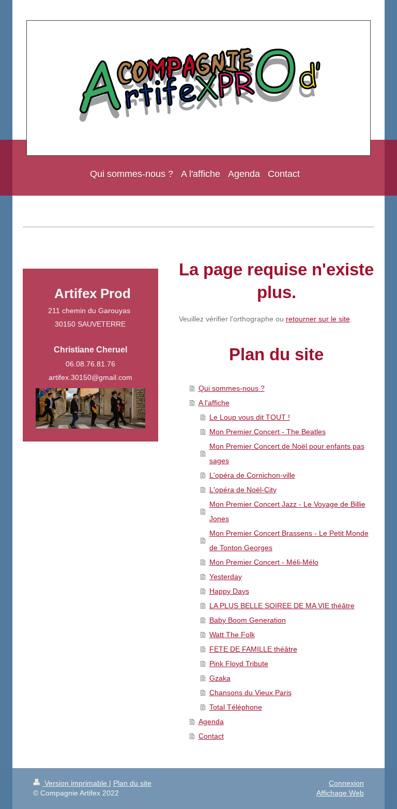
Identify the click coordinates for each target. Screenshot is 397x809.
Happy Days (229, 591)
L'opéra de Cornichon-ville (252, 475)
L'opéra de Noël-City (243, 490)
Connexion (346, 783)
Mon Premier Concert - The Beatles (267, 432)
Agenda (211, 721)
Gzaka (220, 678)
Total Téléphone (235, 707)
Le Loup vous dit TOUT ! (249, 417)
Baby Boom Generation (247, 620)
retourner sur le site (318, 319)
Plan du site (132, 783)
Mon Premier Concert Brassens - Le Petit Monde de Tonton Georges (289, 540)
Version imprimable (75, 783)
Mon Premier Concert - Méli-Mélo (263, 562)
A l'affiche (214, 403)
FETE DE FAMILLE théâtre (253, 649)
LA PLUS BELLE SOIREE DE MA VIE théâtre (282, 605)
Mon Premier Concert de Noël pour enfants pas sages (286, 453)
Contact (211, 736)
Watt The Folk (232, 634)
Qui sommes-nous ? (231, 388)
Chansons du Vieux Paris (250, 692)
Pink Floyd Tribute (238, 663)
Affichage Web (340, 793)
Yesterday (225, 576)
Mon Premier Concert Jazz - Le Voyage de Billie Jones (287, 511)
